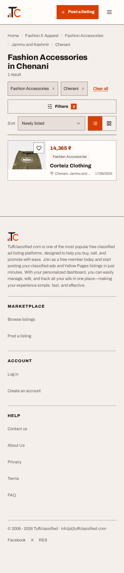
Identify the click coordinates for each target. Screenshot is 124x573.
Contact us (17, 429)
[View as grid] (109, 123)
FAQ (12, 495)
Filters (74, 107)
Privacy (15, 462)
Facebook (17, 540)
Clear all (100, 88)
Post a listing (19, 336)
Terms (13, 478)
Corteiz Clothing (70, 165)
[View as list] (95, 123)
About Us (16, 445)
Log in (13, 374)
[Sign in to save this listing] (38, 148)
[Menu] (109, 12)
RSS (43, 540)
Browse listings (21, 319)
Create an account (24, 391)
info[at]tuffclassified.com (83, 528)
